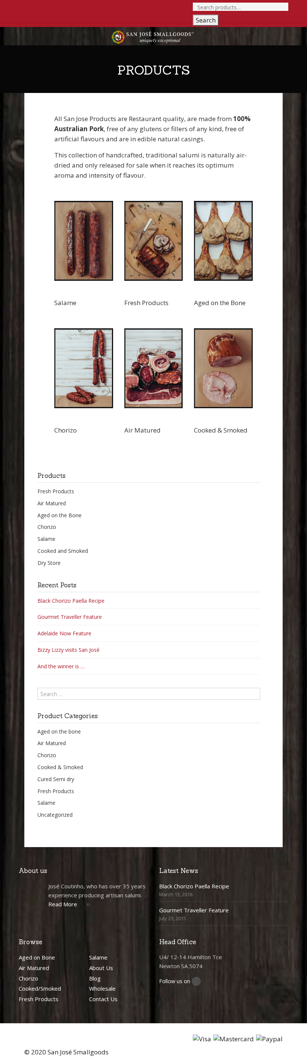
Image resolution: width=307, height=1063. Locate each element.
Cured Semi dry (55, 779)
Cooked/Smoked (40, 988)
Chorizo (46, 526)
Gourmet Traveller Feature (69, 616)
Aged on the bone (59, 731)
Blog (95, 978)
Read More (62, 904)
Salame (46, 538)
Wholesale (102, 988)
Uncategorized (55, 814)
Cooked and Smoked (62, 550)
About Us (101, 968)
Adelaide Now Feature (64, 633)
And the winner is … (61, 666)
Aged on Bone (37, 957)
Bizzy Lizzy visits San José (68, 649)
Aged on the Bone (59, 515)
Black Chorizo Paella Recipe (70, 600)
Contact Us (103, 999)
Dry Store (49, 562)
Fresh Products (55, 491)
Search (206, 20)
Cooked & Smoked (60, 767)
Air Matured (51, 503)
